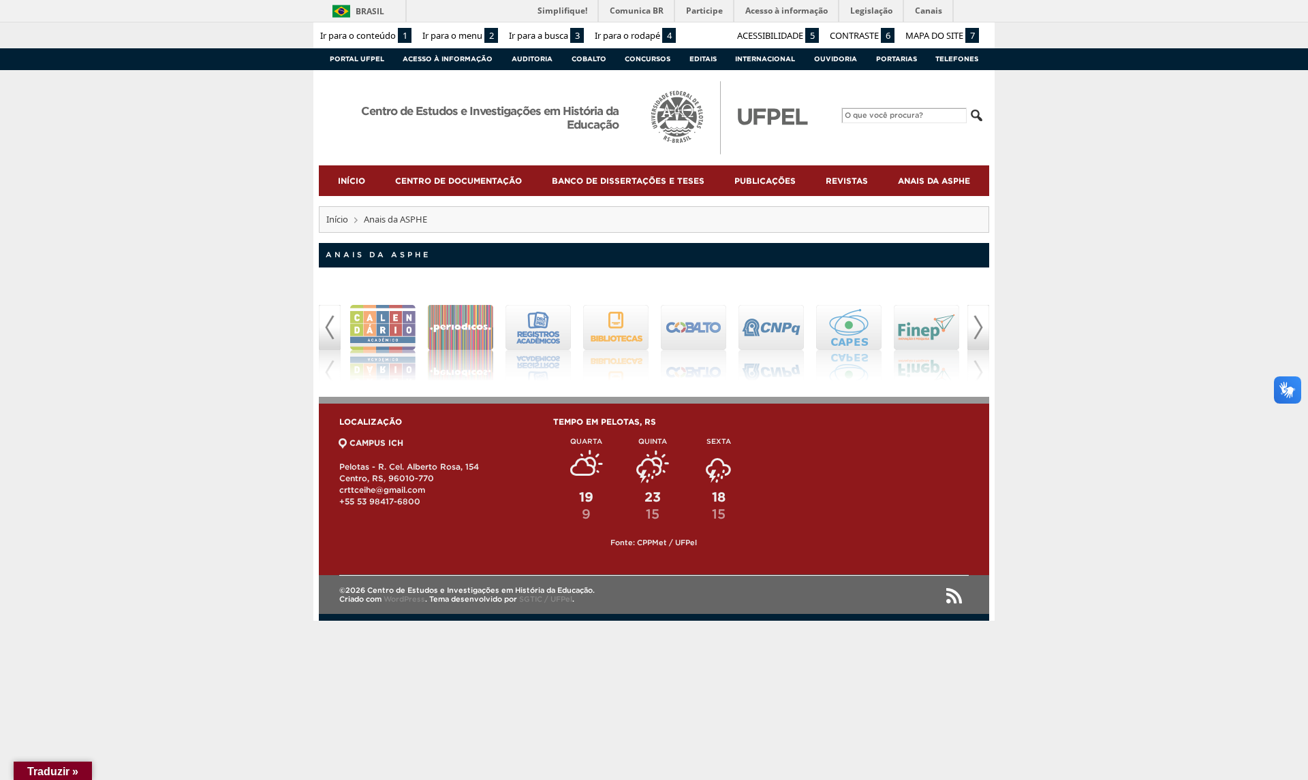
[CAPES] (849, 343)
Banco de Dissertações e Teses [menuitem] (628, 180)
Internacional (765, 59)
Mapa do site (940, 35)
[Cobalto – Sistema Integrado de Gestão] (693, 343)
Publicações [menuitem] (765, 180)
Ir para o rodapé (633, 35)
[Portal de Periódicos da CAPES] (460, 343)
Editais (703, 59)
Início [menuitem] (351, 180)
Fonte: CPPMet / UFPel (653, 542)
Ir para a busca (544, 35)
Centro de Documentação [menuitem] (458, 180)
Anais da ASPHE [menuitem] (934, 180)
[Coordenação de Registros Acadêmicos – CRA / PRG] (538, 343)
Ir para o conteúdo (363, 35)
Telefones (956, 59)
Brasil (370, 11)
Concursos (647, 59)
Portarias (896, 59)
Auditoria (532, 59)
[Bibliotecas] (616, 343)
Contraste (860, 35)
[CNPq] (771, 343)
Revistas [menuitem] (847, 180)
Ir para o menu (458, 35)
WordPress (404, 599)
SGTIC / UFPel (545, 599)
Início (337, 219)
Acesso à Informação (448, 59)
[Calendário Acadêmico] (383, 343)
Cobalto (589, 59)
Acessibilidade (776, 35)
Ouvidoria (835, 59)
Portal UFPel (357, 59)
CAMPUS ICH (376, 442)
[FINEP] (926, 343)
